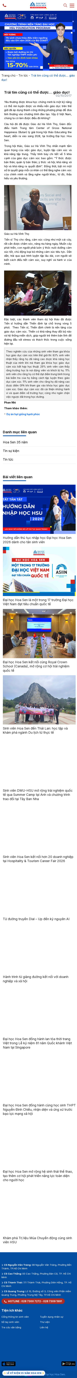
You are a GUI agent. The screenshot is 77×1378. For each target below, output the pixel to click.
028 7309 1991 (52, 1301)
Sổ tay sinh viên (10, 1322)
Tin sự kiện (11, 451)
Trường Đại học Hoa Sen (50, 1374)
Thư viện (45, 1322)
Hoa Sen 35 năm (15, 442)
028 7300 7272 (31, 1301)
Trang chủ (8, 75)
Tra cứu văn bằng (11, 1327)
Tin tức (23, 75)
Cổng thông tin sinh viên (15, 1316)
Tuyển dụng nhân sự (51, 1316)
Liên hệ (44, 1327)
